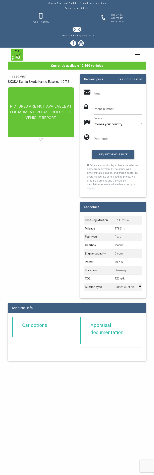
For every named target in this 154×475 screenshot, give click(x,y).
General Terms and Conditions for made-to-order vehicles (77, 3)
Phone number (103, 109)
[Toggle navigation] (137, 54)
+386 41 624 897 (41, 21)
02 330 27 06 (117, 21)
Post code (101, 139)
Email (97, 94)
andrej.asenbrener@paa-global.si (77, 35)
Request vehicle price (113, 154)
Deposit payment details (77, 8)
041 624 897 (117, 15)
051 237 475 (117, 18)
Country (98, 118)
